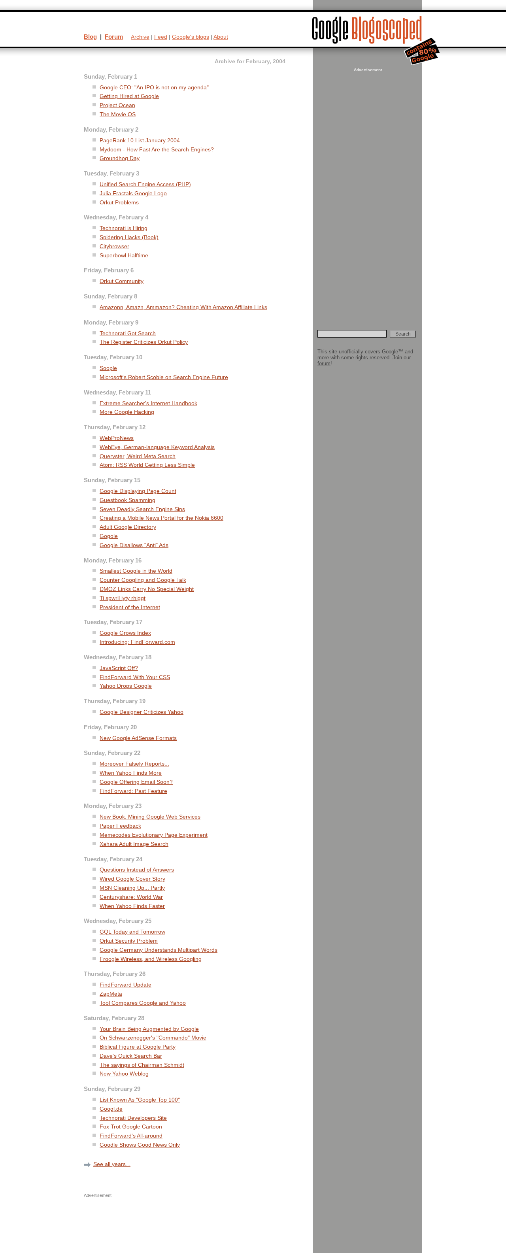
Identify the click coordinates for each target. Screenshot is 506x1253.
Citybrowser (114, 246)
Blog (90, 36)
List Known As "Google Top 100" (140, 1100)
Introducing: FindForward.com (137, 642)
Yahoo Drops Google (126, 686)
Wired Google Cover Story (132, 879)
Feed (160, 37)
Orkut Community (121, 281)
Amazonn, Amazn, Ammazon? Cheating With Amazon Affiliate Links (183, 307)
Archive (140, 37)
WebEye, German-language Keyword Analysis (157, 447)
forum (323, 363)
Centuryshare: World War (131, 897)
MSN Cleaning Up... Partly (132, 888)
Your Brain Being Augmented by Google (149, 1029)
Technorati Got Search (128, 333)
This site (327, 352)
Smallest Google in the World (136, 571)
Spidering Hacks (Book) (129, 237)
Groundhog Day (120, 158)
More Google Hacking (127, 412)
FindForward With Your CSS (135, 677)
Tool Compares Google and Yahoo (143, 1003)
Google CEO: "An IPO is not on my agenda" (154, 88)
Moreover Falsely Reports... (134, 764)
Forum (114, 36)
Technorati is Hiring (123, 228)
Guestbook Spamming (127, 500)
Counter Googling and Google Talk (143, 580)
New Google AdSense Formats (138, 738)
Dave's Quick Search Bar (131, 1056)
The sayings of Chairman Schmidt (142, 1065)
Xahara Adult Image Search (134, 844)
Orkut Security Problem (129, 941)
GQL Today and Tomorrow (132, 932)
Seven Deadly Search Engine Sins (142, 509)
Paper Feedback (120, 826)
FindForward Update (125, 985)
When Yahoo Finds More (131, 773)
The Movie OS (118, 114)
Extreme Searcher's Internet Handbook (148, 403)
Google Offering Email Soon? (136, 782)
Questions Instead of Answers (137, 870)
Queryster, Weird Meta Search (138, 456)
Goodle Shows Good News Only (140, 1145)
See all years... (111, 1164)
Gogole (109, 536)
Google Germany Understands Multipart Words (158, 950)
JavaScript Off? (119, 668)
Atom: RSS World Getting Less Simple (147, 465)
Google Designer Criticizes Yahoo (141, 712)
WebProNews (117, 438)
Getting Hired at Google (129, 96)
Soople (108, 368)
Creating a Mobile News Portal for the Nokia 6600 (161, 518)
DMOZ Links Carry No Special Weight (147, 589)
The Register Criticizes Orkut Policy (144, 342)
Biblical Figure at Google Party (138, 1047)
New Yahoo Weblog (124, 1074)
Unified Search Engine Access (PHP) (145, 184)
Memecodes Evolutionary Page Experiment (154, 835)
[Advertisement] (366, 192)
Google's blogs (190, 37)
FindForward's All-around (131, 1136)
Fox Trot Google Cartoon (131, 1127)
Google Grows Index (125, 633)
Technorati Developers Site (133, 1118)
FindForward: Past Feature (133, 791)
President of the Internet (130, 607)
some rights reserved (365, 357)
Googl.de (111, 1109)
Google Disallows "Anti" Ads (134, 545)
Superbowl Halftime (124, 256)
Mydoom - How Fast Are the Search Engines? (157, 150)
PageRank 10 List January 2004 (140, 140)
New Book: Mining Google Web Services (150, 817)
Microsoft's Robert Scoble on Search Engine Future (164, 377)
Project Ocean (117, 105)
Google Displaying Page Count (138, 491)
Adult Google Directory (128, 527)
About (220, 37)
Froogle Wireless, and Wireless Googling (151, 959)
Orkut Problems (119, 203)
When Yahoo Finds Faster (132, 906)
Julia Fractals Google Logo (133, 193)
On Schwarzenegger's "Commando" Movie (153, 1038)
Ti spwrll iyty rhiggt (122, 598)
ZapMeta (111, 994)
